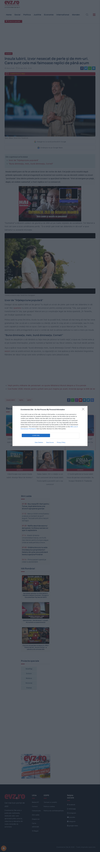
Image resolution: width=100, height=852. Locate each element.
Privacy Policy (61, 442)
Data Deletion (39, 442)
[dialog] (50, 426)
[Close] (84, 410)
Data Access (50, 442)
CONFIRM (36, 435)
